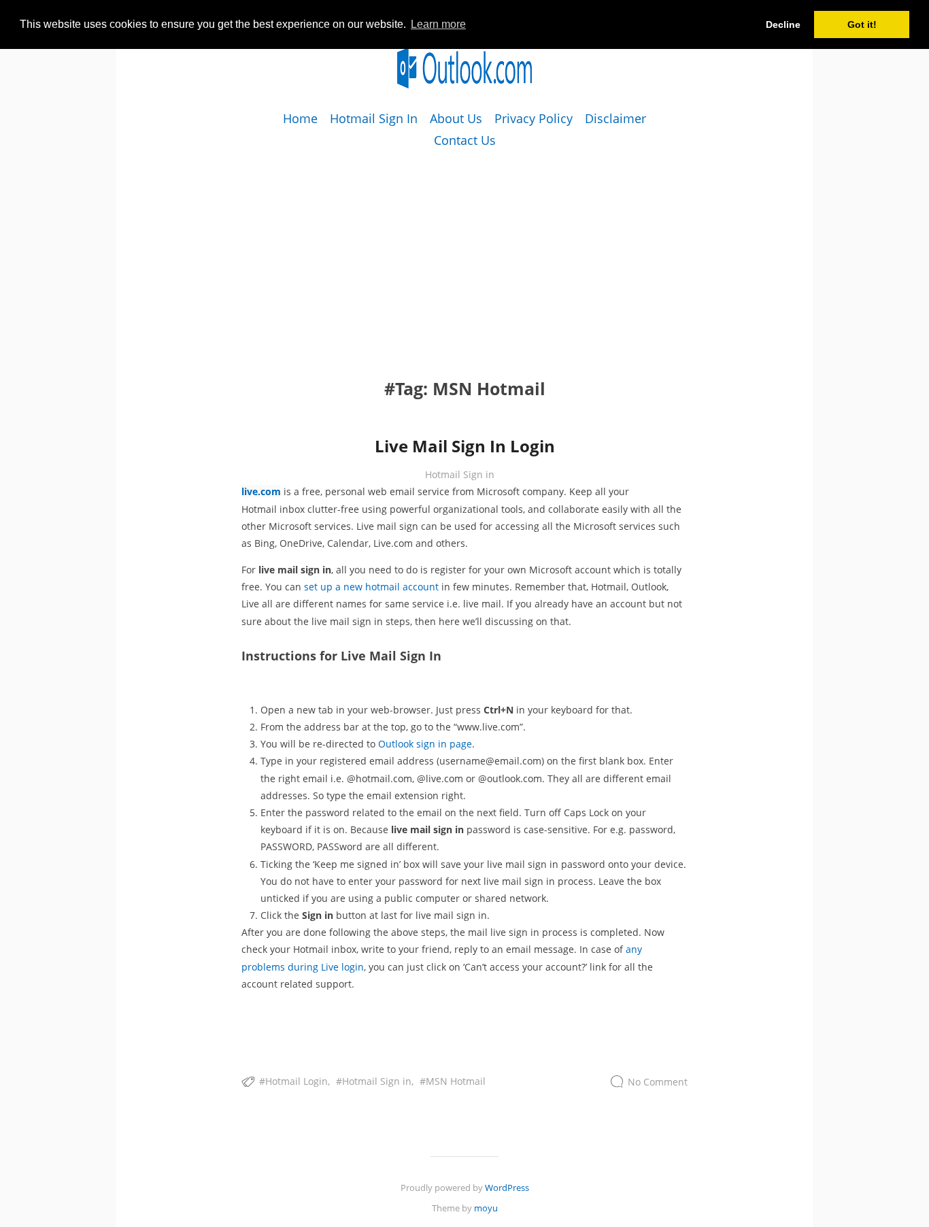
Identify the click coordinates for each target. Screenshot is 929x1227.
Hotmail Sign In (374, 118)
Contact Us (465, 140)
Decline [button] (783, 24)
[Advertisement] (464, 247)
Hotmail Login (296, 1081)
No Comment (658, 1081)
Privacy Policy (533, 118)
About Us (456, 118)
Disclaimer (615, 118)
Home (300, 118)
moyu (486, 1208)
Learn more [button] (438, 24)
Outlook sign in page (425, 743)
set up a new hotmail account (371, 586)
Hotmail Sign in (459, 474)
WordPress (507, 1187)
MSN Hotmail (456, 1081)
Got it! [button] (862, 24)
